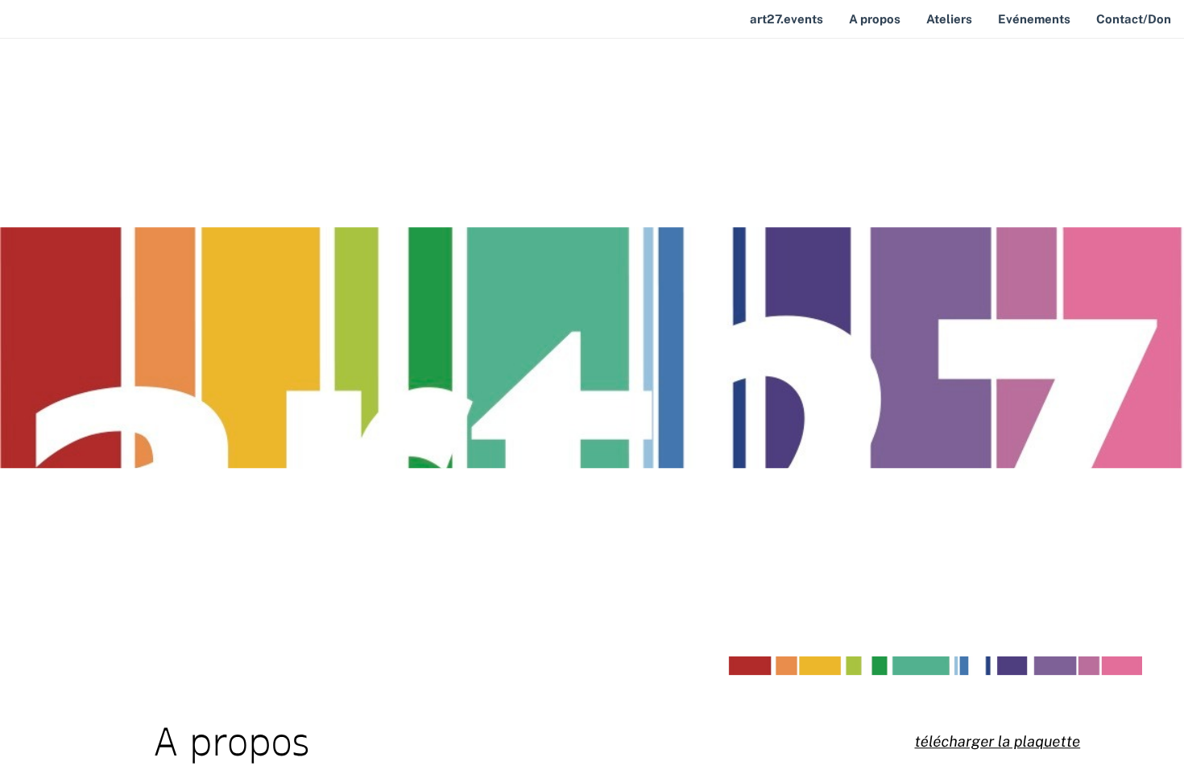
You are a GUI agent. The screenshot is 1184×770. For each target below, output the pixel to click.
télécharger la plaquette (997, 742)
